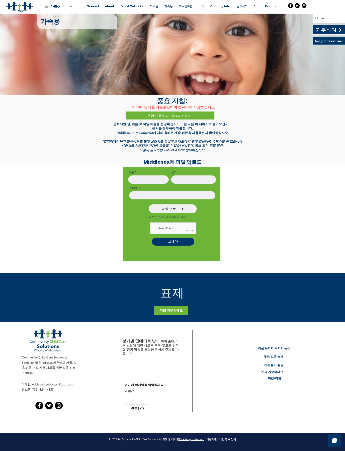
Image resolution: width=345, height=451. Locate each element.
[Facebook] (290, 5)
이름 (131, 172)
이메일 (133, 188)
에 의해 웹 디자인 (169, 439)
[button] (173, 208)
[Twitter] (297, 5)
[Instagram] (304, 5)
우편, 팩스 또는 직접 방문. (205, 145)
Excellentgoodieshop (191, 439)
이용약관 (211, 439)
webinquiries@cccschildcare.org (52, 384)
